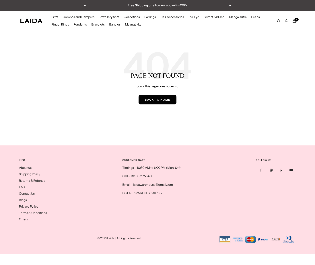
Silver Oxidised (214, 17)
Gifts (54, 17)
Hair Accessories (172, 17)
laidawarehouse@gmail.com (153, 184)
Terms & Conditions (33, 213)
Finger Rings (60, 24)
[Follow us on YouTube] (291, 170)
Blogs (23, 200)
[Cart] (294, 21)
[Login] (286, 20)
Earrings (150, 17)
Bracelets (98, 24)
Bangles (114, 24)
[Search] (278, 21)
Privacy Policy (28, 206)
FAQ (22, 187)
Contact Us (27, 193)
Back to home (157, 99)
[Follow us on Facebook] (261, 170)
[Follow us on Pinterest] (281, 170)
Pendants (80, 24)
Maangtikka (133, 24)
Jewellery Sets (109, 17)
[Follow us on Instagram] (271, 170)
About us (25, 167)
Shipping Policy (29, 174)
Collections (132, 17)
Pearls (255, 17)
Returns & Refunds (32, 180)
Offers (23, 219)
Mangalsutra (238, 17)
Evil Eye (193, 17)
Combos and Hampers (78, 17)
